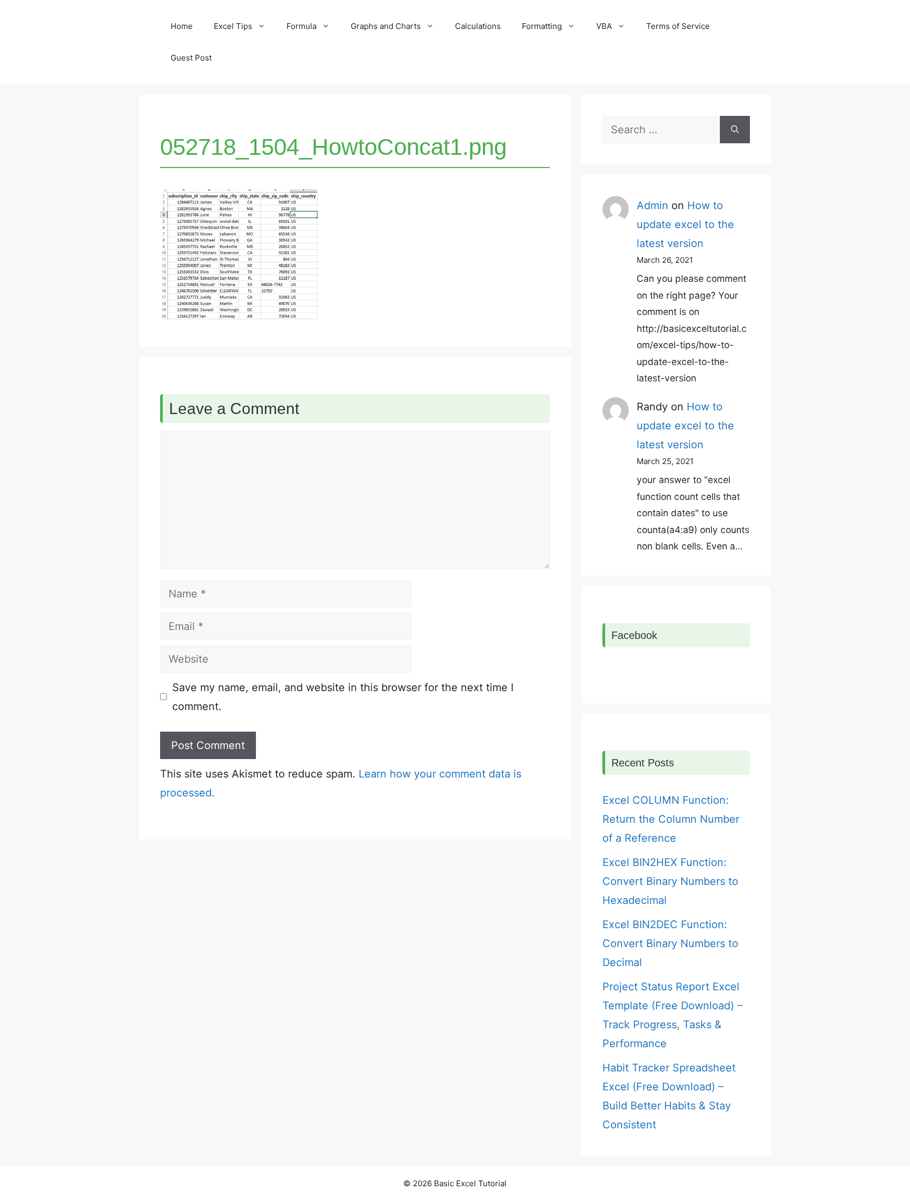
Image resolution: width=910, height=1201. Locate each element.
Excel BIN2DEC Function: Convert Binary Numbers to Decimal (670, 943)
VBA (604, 26)
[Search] (735, 129)
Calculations (478, 26)
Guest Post (191, 58)
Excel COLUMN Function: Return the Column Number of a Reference (670, 819)
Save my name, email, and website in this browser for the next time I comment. (342, 697)
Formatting (542, 26)
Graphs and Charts (386, 26)
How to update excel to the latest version (685, 224)
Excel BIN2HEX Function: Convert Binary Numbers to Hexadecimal (670, 881)
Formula (301, 26)
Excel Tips (233, 26)
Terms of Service (678, 26)
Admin (652, 205)
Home (182, 26)
